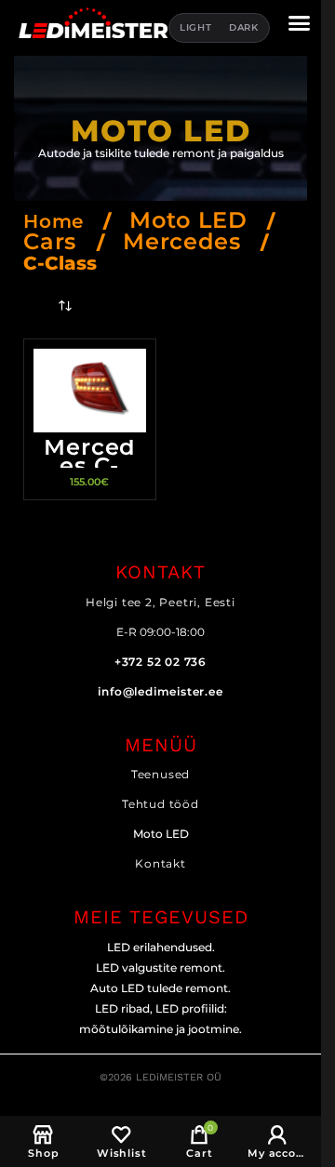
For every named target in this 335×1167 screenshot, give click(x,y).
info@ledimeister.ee (160, 691)
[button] (299, 22)
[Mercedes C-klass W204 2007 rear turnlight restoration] (90, 390)
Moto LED (191, 219)
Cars (53, 241)
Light (196, 27)
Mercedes (185, 241)
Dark (244, 27)
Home (56, 221)
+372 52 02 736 (160, 662)
